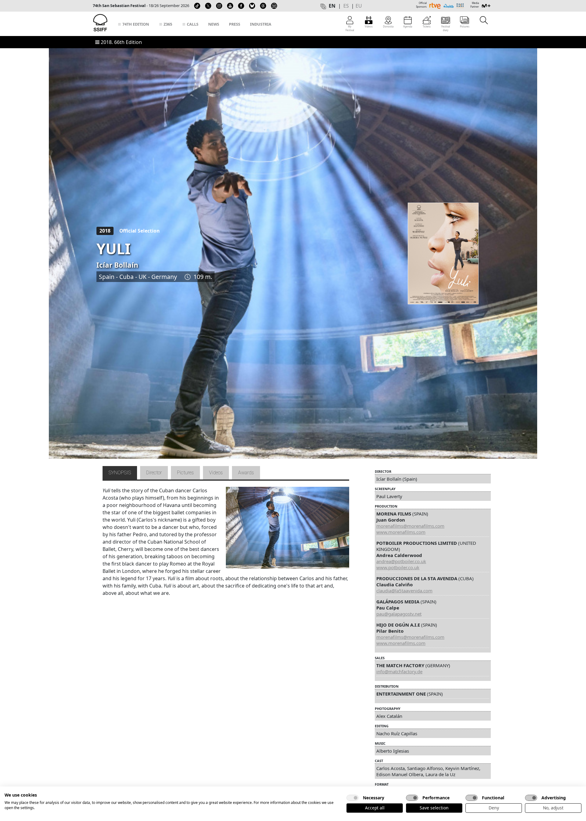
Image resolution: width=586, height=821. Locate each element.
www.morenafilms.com (400, 532)
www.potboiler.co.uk (397, 567)
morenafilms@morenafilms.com (410, 526)
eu (359, 5)
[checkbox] (352, 798)
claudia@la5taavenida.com (404, 591)
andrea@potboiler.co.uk (401, 561)
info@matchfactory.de (399, 671)
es (346, 5)
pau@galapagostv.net (398, 614)
